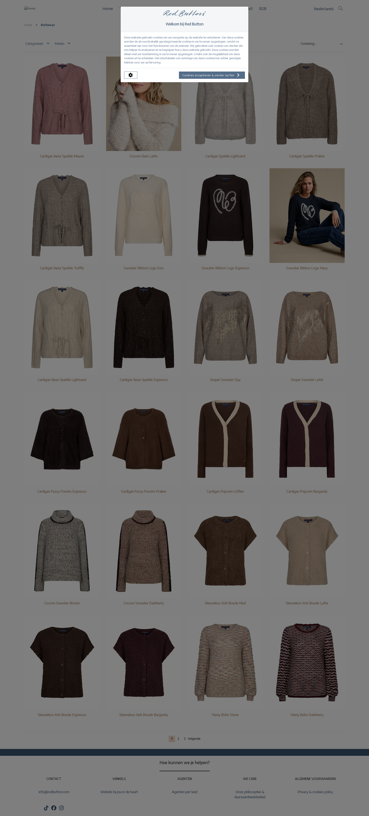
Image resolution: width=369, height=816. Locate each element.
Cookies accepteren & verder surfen (208, 75)
